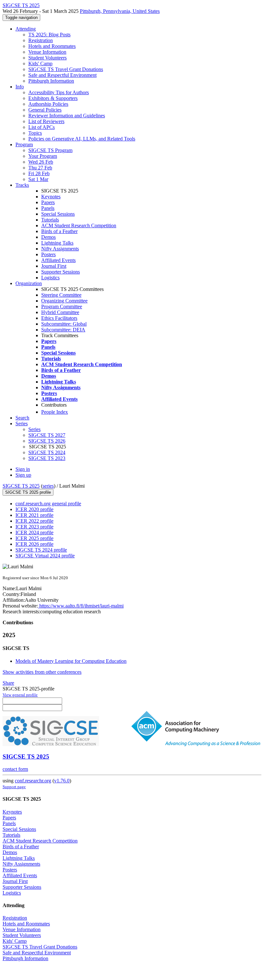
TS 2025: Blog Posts (49, 34)
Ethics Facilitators (59, 318)
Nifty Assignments (60, 248)
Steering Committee (61, 295)
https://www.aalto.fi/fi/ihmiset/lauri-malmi (81, 605)
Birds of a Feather (59, 231)
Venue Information (47, 52)
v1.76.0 (62, 780)
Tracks (22, 185)
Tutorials (50, 219)
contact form (15, 769)
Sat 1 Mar (38, 179)
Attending (25, 29)
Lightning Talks (57, 243)
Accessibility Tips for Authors (58, 92)
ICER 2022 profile (34, 521)
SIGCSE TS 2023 (46, 458)
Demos (48, 237)
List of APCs (41, 127)
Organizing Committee (64, 300)
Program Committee (61, 306)
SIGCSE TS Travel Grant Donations (65, 69)
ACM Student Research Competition (78, 225)
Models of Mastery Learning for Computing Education (71, 661)
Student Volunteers (47, 57)
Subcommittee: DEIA (63, 329)
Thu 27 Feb (40, 167)
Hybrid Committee (60, 312)
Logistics (50, 277)
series (48, 486)
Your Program (42, 156)
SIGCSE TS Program (50, 150)
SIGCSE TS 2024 (46, 452)
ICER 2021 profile (34, 515)
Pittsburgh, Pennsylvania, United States (120, 11)
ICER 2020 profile (34, 509)
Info (19, 86)
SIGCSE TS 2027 (46, 435)
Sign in (22, 469)
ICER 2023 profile (34, 526)
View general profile (20, 694)
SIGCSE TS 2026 (46, 441)
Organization (28, 283)
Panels (47, 208)
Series (34, 429)
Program (24, 144)
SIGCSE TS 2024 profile (41, 550)
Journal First (53, 266)
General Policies (44, 110)
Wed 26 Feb (40, 162)
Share (8, 683)
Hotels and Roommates (52, 46)
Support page (14, 786)
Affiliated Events (58, 260)
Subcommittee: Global (64, 324)
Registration (40, 40)
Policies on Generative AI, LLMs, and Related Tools (81, 138)
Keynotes (51, 196)
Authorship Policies (48, 104)
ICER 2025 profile (34, 538)
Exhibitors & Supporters (53, 98)
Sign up (23, 475)
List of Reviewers (46, 121)
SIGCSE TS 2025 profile (28, 492)
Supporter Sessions (60, 272)
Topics (35, 133)
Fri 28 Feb (39, 173)
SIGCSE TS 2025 (21, 486)
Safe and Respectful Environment (62, 75)
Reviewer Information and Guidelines (66, 115)
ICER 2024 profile (34, 532)
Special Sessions (58, 214)
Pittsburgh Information (51, 81)
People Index (54, 412)
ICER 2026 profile (34, 544)
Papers (48, 202)
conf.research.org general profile (48, 503)
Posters (48, 254)
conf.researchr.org (33, 780)
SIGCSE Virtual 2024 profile (45, 555)
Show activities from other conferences (42, 672)
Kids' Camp (40, 63)
